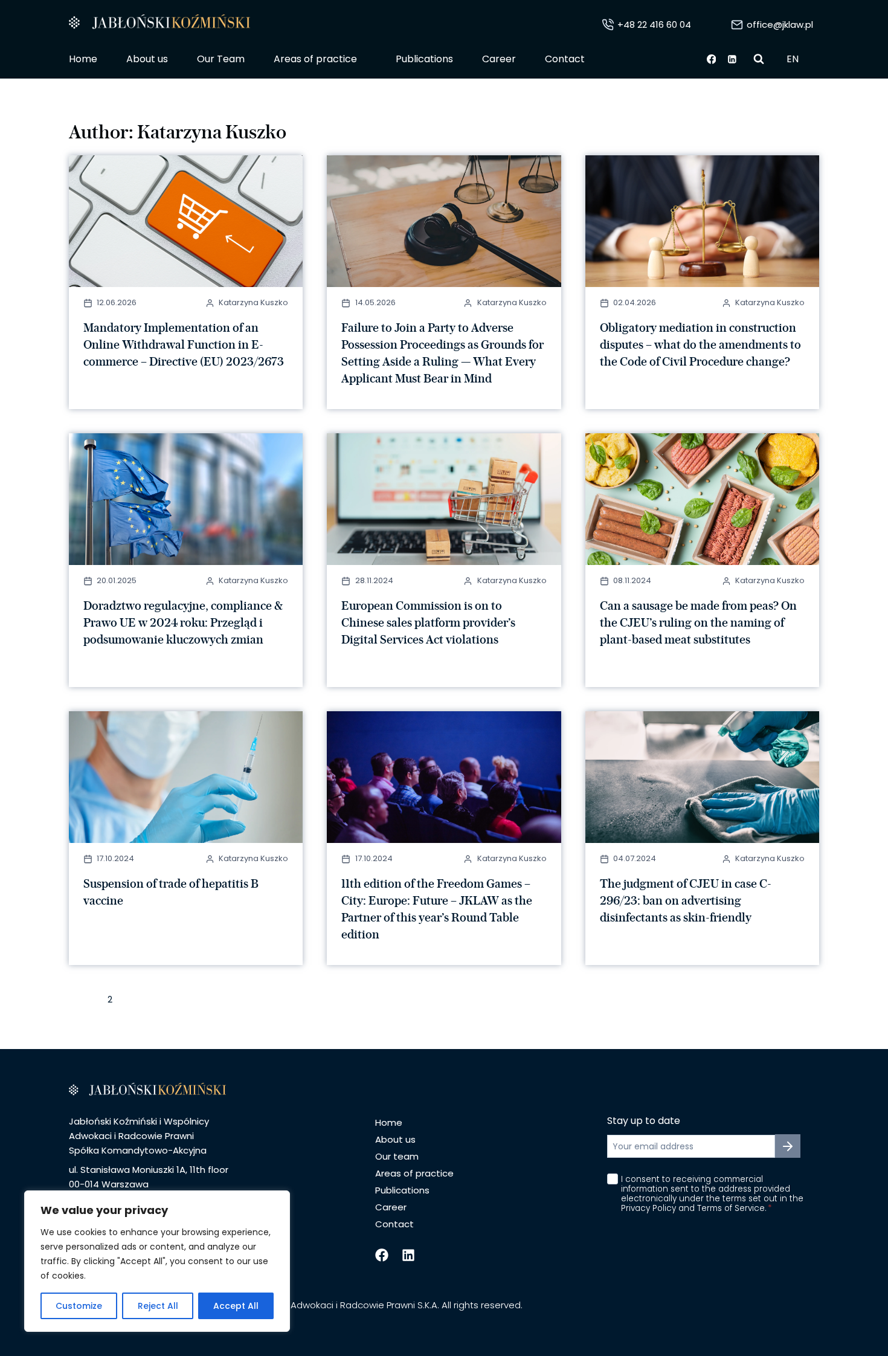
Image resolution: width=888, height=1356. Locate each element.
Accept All (236, 1306)
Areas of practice (414, 1173)
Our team (397, 1156)
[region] (157, 1261)
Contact (565, 59)
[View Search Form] (759, 59)
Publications (424, 59)
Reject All (158, 1306)
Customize (79, 1306)
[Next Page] (144, 1001)
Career (499, 59)
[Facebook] (711, 59)
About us (147, 59)
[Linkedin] (732, 59)
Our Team (221, 59)
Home (83, 59)
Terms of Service (731, 1208)
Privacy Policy (649, 1208)
